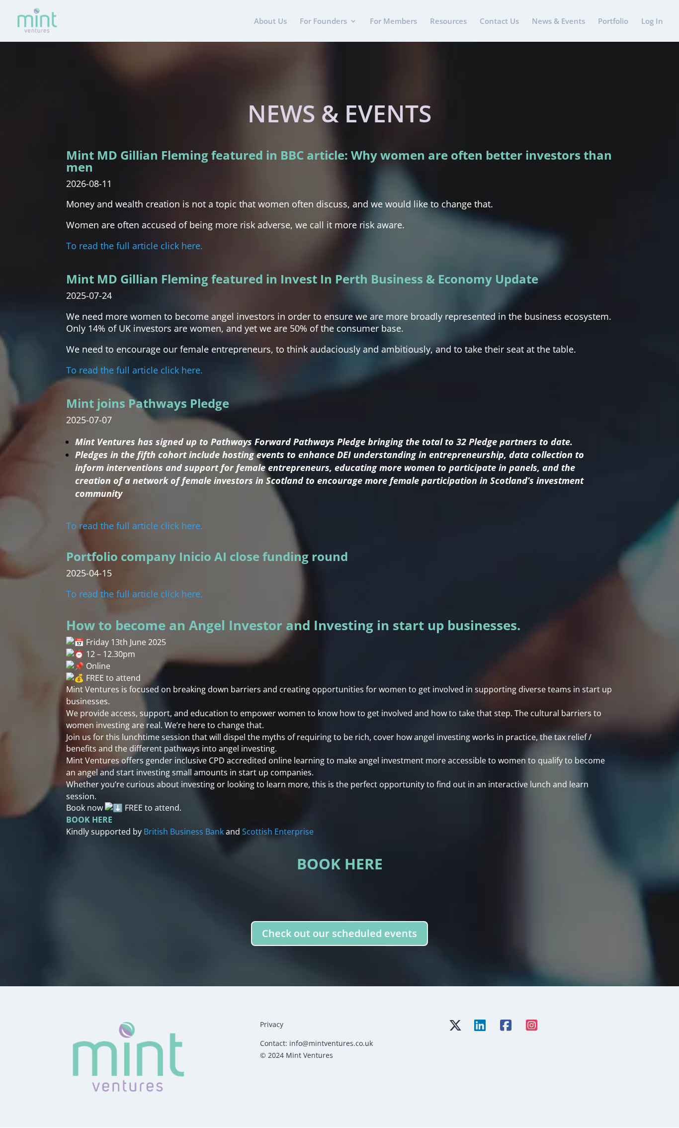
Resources (448, 21)
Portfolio (613, 21)
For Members (393, 21)
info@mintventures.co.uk (331, 1043)
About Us (270, 21)
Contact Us (499, 21)
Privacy (271, 1024)
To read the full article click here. (134, 246)
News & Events (558, 21)
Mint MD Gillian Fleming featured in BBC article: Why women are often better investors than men (339, 161)
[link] (184, 831)
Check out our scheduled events (339, 933)
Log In (652, 21)
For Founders (323, 21)
